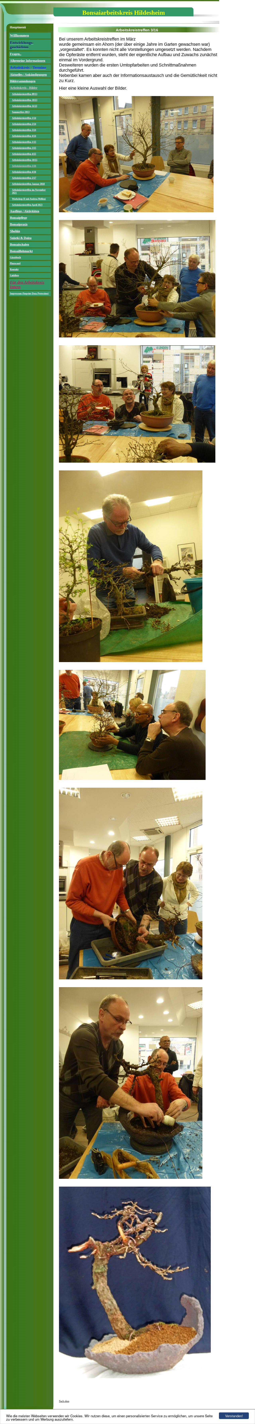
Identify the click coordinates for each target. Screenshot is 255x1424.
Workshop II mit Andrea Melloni (29, 198)
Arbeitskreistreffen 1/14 (24, 118)
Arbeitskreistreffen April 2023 (27, 204)
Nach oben (64, 1401)
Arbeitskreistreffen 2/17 (24, 178)
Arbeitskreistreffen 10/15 (24, 160)
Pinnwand (15, 263)
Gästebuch (15, 257)
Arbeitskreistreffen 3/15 (24, 148)
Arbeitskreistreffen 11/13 (24, 106)
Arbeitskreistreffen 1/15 (24, 142)
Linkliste (14, 275)
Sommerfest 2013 (20, 112)
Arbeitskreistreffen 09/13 (24, 94)
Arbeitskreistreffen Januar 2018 (28, 183)
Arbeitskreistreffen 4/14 (24, 136)
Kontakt (14, 269)
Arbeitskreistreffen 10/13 (24, 100)
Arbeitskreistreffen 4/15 (24, 154)
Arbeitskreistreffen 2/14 (24, 124)
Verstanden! (234, 1415)
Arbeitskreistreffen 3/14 (24, 130)
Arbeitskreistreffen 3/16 (24, 166)
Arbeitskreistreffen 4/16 (24, 172)
